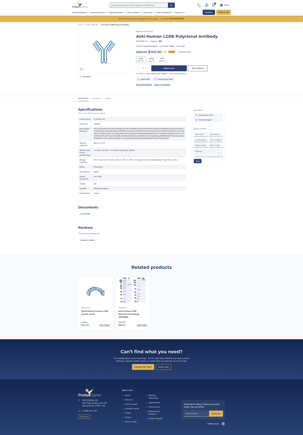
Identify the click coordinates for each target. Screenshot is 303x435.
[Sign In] (206, 5)
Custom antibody (79, 12)
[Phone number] (199, 5)
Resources (179, 12)
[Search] (171, 5)
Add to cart (169, 68)
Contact (209, 12)
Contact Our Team (143, 367)
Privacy (128, 417)
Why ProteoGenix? (163, 12)
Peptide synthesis (116, 12)
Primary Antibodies (91, 25)
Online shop (147, 12)
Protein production (97, 12)
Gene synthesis (133, 12)
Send (198, 161)
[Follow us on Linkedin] (223, 424)
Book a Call (163, 367)
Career (128, 413)
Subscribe (216, 413)
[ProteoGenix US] (80, 5)
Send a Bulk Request (144, 84)
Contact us (84, 417)
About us (129, 399)
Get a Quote (198, 68)
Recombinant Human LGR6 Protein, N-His (94, 312)
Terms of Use (154, 407)
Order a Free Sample (162, 84)
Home (80, 25)
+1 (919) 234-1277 (89, 411)
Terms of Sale (131, 421)
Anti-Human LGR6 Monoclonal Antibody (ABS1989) (128, 314)
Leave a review (87, 240)
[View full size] (81, 69)
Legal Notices (154, 402)
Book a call (223, 12)
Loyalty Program (155, 418)
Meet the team (131, 404)
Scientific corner (132, 408)
